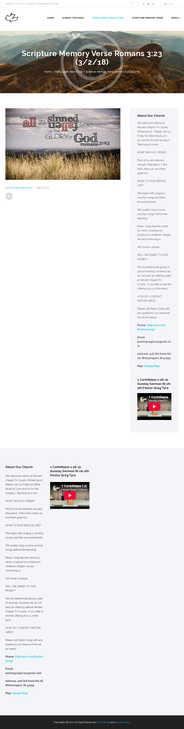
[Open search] (132, 3)
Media (175, 18)
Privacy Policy (122, 722)
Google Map (152, 366)
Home (50, 18)
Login (170, 4)
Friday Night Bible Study (108, 18)
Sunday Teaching (73, 18)
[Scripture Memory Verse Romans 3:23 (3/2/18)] (62, 144)
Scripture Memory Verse (147, 18)
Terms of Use (103, 722)
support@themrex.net (48, 3)
